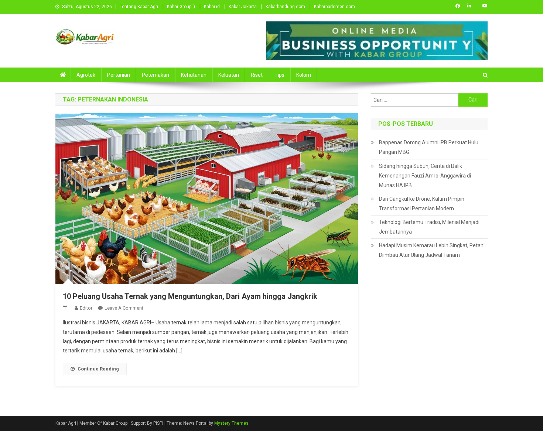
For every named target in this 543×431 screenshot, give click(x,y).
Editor (86, 308)
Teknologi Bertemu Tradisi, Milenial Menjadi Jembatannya (429, 227)
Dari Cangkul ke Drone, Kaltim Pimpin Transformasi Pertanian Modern (421, 203)
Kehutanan (193, 75)
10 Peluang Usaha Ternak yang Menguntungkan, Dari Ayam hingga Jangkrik (190, 296)
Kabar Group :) (181, 6)
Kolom (303, 75)
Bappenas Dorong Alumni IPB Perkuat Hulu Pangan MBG (428, 147)
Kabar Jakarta (243, 6)
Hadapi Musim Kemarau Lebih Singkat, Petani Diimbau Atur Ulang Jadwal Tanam (432, 250)
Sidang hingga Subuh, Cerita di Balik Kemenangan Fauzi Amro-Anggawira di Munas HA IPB (425, 175)
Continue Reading (98, 369)
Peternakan (155, 75)
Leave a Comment (124, 308)
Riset (257, 75)
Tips (279, 75)
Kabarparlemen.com (334, 6)
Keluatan (228, 75)
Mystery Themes (231, 423)
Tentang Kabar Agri (139, 6)
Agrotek (85, 75)
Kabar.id (212, 6)
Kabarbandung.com (285, 6)
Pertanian (118, 75)
